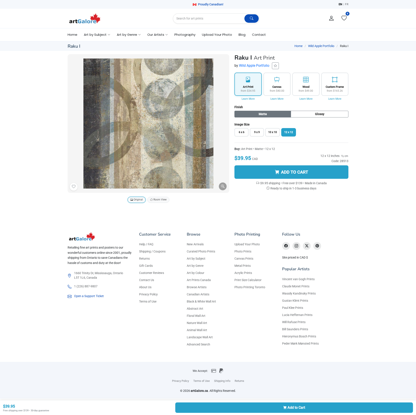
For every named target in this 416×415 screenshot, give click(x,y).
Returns (144, 258)
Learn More (248, 98)
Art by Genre (195, 265)
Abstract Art (195, 308)
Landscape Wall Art (200, 337)
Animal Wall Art (197, 330)
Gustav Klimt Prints (295, 300)
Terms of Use (147, 301)
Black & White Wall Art (201, 301)
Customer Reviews (151, 273)
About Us (145, 287)
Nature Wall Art (197, 323)
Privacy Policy (148, 294)
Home (72, 34)
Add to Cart (296, 407)
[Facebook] (286, 246)
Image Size (242, 124)
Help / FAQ (146, 244)
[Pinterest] (317, 246)
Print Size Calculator (248, 280)
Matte (263, 114)
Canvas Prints (243, 258)
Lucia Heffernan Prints (297, 315)
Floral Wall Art (196, 315)
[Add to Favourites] (74, 187)
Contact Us (146, 280)
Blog (242, 34)
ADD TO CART (294, 172)
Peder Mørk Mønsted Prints (300, 343)
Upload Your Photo (217, 34)
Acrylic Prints (243, 273)
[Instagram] (296, 246)
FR (346, 4)
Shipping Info (222, 380)
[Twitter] (307, 246)
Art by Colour (195, 273)
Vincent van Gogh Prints (298, 279)
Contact (259, 34)
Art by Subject (196, 258)
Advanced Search (198, 344)
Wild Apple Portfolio (321, 46)
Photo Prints (242, 251)
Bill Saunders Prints (295, 329)
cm (346, 156)
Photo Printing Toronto (249, 287)
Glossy (319, 114)
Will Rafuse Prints (294, 322)
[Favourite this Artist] (275, 65)
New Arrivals (195, 244)
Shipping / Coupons (152, 251)
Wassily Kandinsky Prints (299, 293)
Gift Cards (146, 265)
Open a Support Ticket (89, 296)
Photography (184, 34)
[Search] (251, 18)
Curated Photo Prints (201, 251)
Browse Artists (196, 287)
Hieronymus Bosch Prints (299, 336)
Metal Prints (242, 265)
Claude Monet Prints (295, 286)
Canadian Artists (198, 294)
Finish (238, 107)
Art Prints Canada (199, 280)
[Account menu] (331, 18)
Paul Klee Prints (292, 307)
